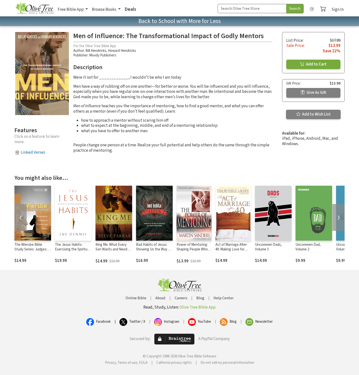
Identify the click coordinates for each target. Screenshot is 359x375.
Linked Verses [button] (33, 152)
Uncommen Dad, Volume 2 (308, 247)
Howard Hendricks (122, 50)
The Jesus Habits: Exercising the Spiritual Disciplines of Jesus (72, 249)
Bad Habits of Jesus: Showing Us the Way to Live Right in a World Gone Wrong (153, 251)
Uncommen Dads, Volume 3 (268, 247)
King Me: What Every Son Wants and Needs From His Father (112, 249)
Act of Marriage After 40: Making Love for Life (231, 249)
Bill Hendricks (95, 50)
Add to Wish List (316, 114)
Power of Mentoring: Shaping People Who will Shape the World (192, 249)
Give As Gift (316, 93)
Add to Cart (316, 64)
